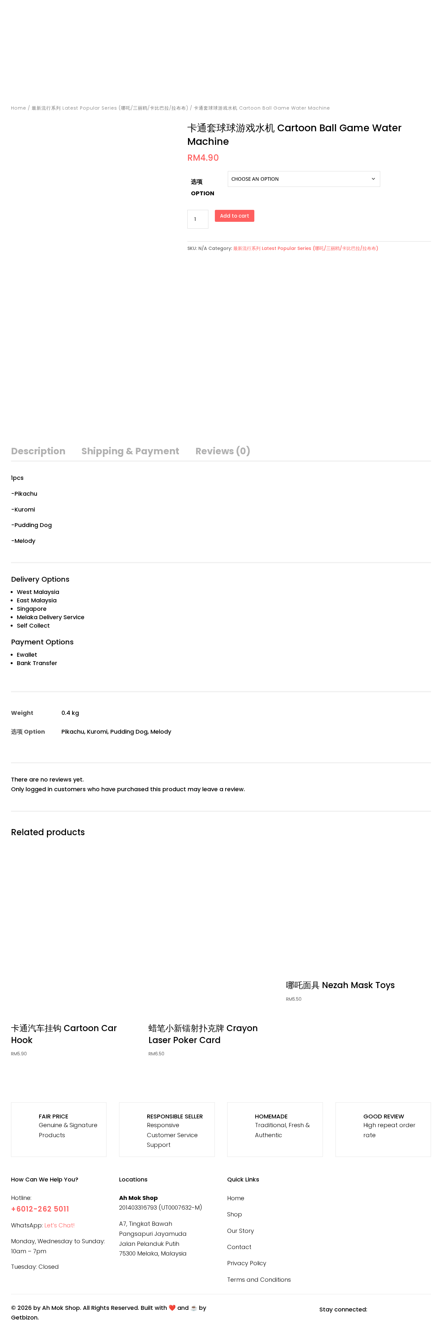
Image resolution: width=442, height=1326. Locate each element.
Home (196, 86)
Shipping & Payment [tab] (130, 451)
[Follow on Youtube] (424, 1310)
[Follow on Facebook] (375, 1310)
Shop (278, 86)
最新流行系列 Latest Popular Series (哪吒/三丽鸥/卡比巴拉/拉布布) (110, 108)
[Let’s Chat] (322, 65)
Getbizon (24, 1317)
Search (179, 62)
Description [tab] (38, 451)
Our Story (312, 86)
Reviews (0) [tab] (222, 451)
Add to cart (234, 215)
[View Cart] (365, 65)
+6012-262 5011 (40, 1209)
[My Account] (343, 65)
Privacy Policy (246, 1263)
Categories (234, 86)
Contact (358, 86)
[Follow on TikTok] (408, 1310)
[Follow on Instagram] (392, 1310)
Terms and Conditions (259, 1280)
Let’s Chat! (59, 1225)
